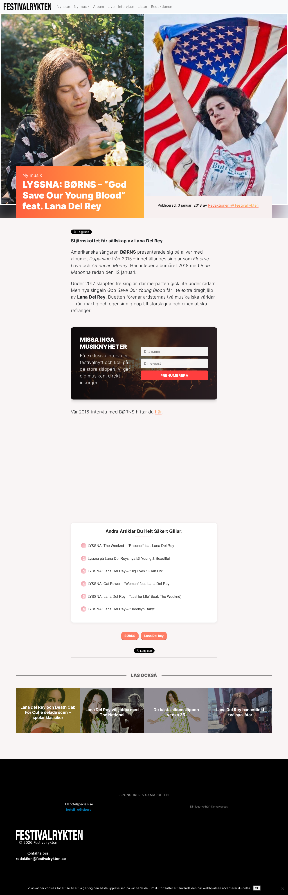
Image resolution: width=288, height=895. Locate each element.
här (158, 412)
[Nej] (282, 888)
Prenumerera (174, 375)
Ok (257, 888)
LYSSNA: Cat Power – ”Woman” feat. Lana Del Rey (128, 583)
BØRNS (129, 636)
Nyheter (63, 6)
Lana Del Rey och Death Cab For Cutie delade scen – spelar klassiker (47, 712)
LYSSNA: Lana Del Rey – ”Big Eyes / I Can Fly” (125, 571)
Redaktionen (161, 6)
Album (98, 6)
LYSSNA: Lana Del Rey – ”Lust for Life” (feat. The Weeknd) (134, 596)
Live (111, 6)
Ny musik (82, 6)
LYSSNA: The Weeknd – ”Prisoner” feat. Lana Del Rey (131, 545)
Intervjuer (126, 6)
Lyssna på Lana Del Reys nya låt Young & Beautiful (129, 558)
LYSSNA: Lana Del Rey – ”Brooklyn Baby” (121, 609)
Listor (142, 6)
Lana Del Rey (154, 636)
